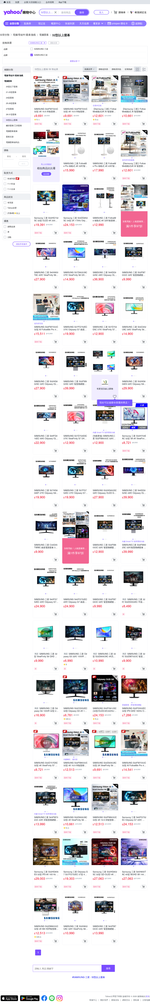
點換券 (27, 23)
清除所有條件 (21, 244)
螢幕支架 (10, 136)
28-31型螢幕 (11, 114)
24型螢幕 (10, 97)
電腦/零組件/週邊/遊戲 (13, 75)
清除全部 (53, 42)
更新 (147, 996)
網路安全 (126, 1000)
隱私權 (136, 1000)
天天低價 (84, 23)
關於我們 (104, 1000)
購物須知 (115, 1000)
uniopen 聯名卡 (120, 23)
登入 (101, 12)
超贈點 (138, 23)
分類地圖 (146, 1000)
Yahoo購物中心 (19, 12)
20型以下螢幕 (12, 86)
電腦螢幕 (8, 81)
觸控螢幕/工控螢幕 (14, 125)
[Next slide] (58, 89)
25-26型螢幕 (11, 103)
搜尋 (108, 968)
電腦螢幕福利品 (12, 142)
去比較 (46, 173)
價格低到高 (103, 69)
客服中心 (93, 1000)
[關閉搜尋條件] (55, 12)
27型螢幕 (10, 108)
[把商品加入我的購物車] (55, 124)
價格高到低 (116, 69)
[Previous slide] (35, 89)
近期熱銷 (128, 69)
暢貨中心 (55, 23)
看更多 (96, 23)
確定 (23, 163)
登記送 (41, 23)
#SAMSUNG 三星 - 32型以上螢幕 (88, 977)
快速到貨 (70, 23)
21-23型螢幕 (11, 92)
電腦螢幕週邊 (11, 131)
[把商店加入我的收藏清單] (114, 396)
